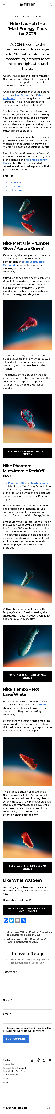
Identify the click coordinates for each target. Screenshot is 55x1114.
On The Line (19, 1107)
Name (7, 1000)
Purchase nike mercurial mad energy (27, 453)
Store (5, 1082)
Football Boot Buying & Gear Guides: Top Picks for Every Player (14, 1071)
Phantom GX (16, 483)
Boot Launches (24, 17)
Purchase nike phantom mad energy (27, 676)
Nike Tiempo (12, 186)
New (39, 17)
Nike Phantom (13, 190)
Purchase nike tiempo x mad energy (27, 867)
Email (7, 1014)
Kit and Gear (9, 1064)
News (6, 1078)
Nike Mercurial (12, 182)
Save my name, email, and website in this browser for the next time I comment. (27, 1029)
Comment (10, 971)
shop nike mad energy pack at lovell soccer (27, 910)
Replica (6, 1060)
